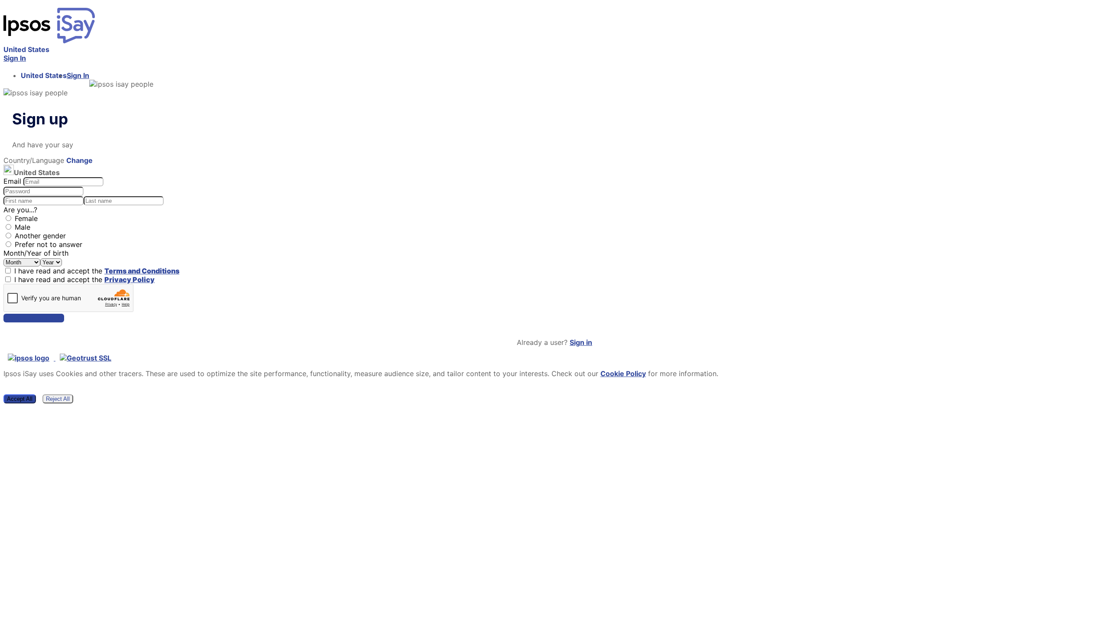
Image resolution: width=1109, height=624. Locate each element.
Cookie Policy (623, 373)
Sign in (581, 342)
